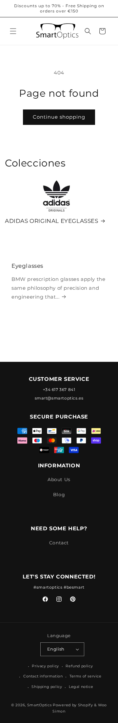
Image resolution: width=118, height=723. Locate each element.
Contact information (43, 676)
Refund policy (79, 666)
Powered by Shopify (73, 705)
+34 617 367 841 (59, 389)
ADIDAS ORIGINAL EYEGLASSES (51, 221)
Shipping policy (46, 686)
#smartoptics (47, 587)
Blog (59, 495)
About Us (59, 479)
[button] (13, 31)
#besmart (74, 587)
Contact (59, 543)
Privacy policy (45, 666)
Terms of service (85, 676)
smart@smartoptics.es (59, 398)
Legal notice (81, 686)
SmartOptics (39, 705)
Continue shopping (59, 117)
